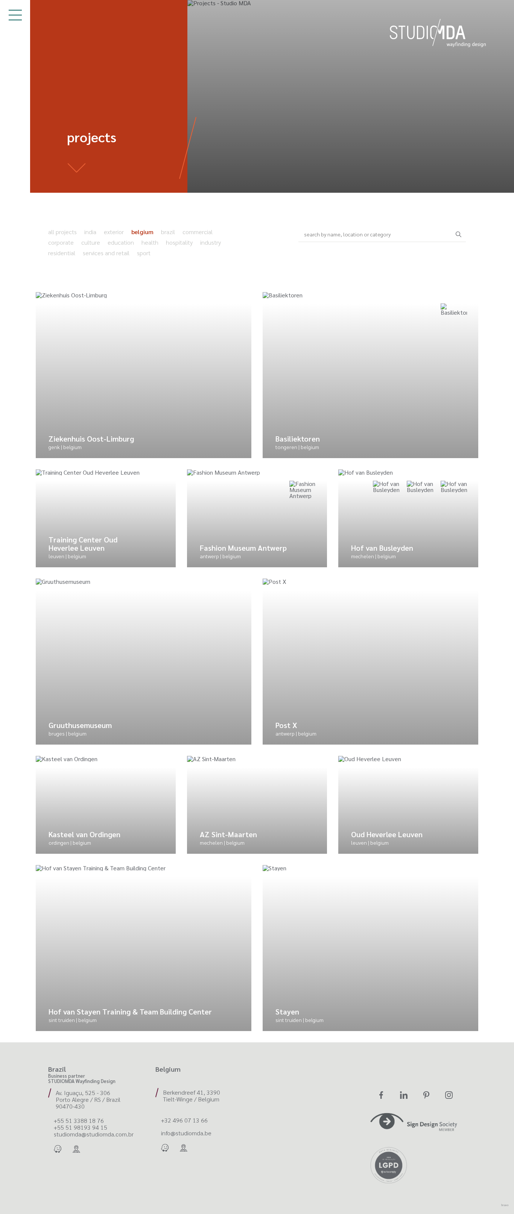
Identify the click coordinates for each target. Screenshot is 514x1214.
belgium (142, 232)
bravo (504, 1205)
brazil (168, 232)
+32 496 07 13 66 (184, 1120)
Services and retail (106, 253)
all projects (62, 232)
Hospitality (179, 242)
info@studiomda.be (186, 1133)
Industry (210, 242)
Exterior (114, 232)
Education (121, 242)
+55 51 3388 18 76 (79, 1120)
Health (149, 242)
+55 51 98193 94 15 (80, 1127)
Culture (90, 242)
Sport (144, 253)
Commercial (197, 232)
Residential (61, 253)
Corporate (61, 242)
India (90, 232)
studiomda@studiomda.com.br (94, 1134)
